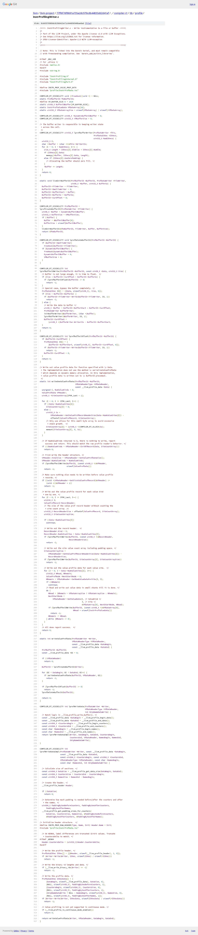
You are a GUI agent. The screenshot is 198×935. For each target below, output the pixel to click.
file (88, 23)
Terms (31, 930)
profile (139, 13)
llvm (35, 13)
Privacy (23, 930)
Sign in (192, 4)
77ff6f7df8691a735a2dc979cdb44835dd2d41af (83, 13)
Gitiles (16, 930)
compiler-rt (120, 13)
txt (186, 930)
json (193, 930)
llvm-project (47, 13)
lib (131, 13)
